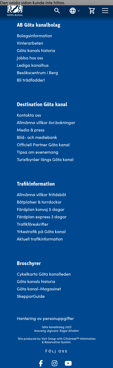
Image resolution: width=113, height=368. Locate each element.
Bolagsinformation (34, 35)
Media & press (30, 130)
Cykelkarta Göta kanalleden (44, 274)
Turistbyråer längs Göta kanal (45, 159)
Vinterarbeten (30, 43)
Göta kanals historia (36, 50)
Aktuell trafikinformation (40, 239)
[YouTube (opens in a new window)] (68, 363)
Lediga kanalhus (33, 65)
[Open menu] (105, 10)
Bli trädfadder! (31, 80)
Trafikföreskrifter (32, 224)
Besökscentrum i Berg (37, 72)
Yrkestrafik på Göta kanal (41, 231)
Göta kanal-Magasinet (39, 288)
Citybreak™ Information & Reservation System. (68, 340)
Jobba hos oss (30, 57)
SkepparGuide (31, 296)
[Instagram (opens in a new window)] (54, 363)
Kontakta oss (29, 115)
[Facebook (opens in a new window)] (40, 363)
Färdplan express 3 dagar (41, 216)
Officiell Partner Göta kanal (43, 144)
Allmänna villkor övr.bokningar (46, 122)
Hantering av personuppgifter (45, 318)
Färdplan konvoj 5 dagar (40, 209)
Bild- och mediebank (37, 137)
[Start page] (14, 10)
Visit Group (49, 339)
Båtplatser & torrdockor (39, 202)
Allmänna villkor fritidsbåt (41, 194)
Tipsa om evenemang (37, 152)
